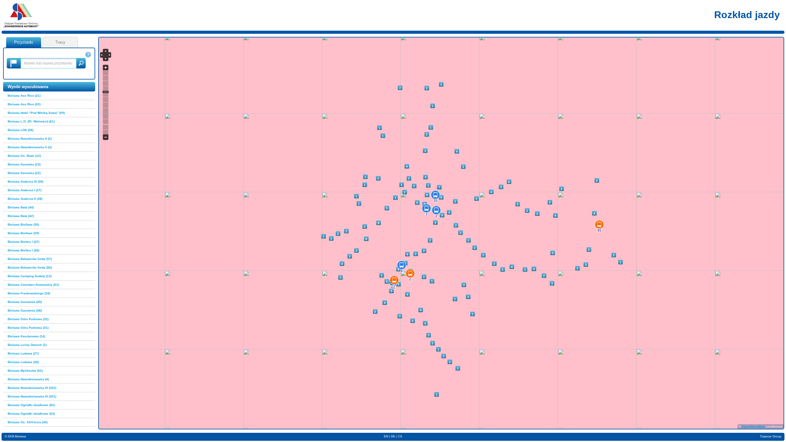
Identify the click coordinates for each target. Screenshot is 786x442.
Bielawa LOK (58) (20, 130)
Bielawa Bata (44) (21, 207)
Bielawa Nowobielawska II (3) (30, 147)
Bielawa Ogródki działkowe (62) (31, 405)
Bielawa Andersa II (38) (25, 198)
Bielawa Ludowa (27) (23, 353)
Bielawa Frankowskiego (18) (29, 293)
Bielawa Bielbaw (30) (23, 224)
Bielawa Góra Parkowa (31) (28, 327)
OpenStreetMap (753, 426)
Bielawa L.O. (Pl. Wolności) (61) (31, 121)
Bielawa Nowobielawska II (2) (30, 138)
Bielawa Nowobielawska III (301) (32, 396)
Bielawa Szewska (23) (24, 164)
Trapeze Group (770, 436)
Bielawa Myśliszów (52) (25, 370)
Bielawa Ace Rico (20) (24, 104)
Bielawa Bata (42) (21, 216)
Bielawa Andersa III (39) (25, 181)
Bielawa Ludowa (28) (23, 362)
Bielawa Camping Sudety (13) (30, 276)
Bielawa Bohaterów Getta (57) (30, 259)
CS (400, 436)
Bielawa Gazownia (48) (25, 310)
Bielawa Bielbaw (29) (23, 233)
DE (393, 436)
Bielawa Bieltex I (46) (23, 250)
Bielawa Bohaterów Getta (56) (30, 267)
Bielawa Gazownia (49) (25, 302)
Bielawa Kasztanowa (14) (26, 336)
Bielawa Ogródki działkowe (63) (31, 413)
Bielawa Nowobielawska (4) (28, 379)
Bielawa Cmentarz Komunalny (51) (33, 284)
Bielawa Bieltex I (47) (23, 241)
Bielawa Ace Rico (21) (24, 95)
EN (386, 436)
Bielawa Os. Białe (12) (24, 155)
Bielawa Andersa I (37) (24, 190)
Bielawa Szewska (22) (24, 173)
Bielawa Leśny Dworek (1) (27, 345)
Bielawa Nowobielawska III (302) (32, 388)
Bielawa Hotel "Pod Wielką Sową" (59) (36, 112)
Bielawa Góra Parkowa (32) (28, 319)
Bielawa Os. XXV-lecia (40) (28, 422)
